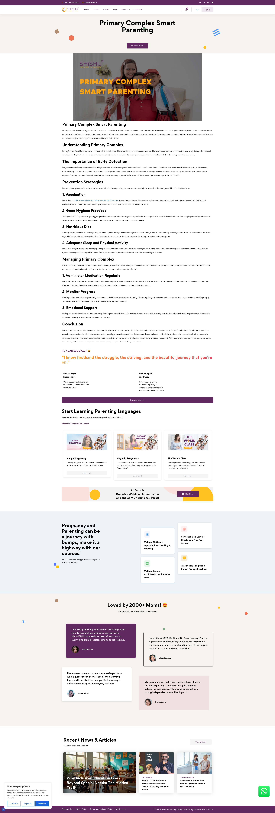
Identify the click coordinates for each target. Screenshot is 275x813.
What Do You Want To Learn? (75, 424)
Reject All (28, 804)
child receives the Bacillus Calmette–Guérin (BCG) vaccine (96, 200)
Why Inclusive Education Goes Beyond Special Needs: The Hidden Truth (97, 783)
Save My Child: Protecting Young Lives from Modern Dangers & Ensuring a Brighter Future (155, 785)
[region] (28, 796)
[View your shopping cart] (186, 9)
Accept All (42, 804)
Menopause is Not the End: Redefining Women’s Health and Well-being (192, 783)
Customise (14, 804)
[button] (137, 45)
